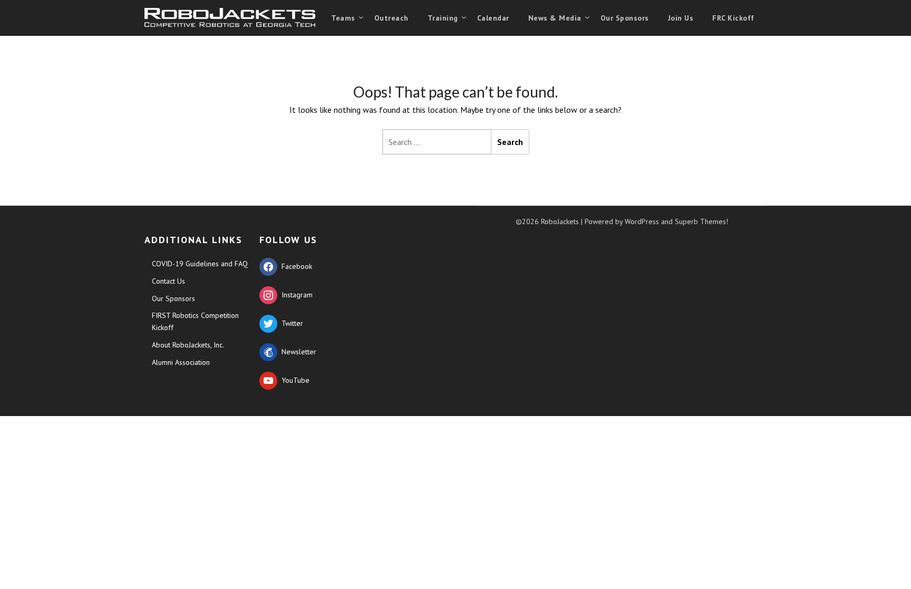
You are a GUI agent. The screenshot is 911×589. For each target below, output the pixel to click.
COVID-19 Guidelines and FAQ (200, 263)
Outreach (391, 18)
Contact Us (168, 281)
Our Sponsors (624, 18)
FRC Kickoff (733, 18)
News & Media (555, 18)
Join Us (681, 18)
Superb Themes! (701, 221)
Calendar (493, 18)
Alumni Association (181, 362)
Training (443, 18)
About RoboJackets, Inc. (188, 345)
